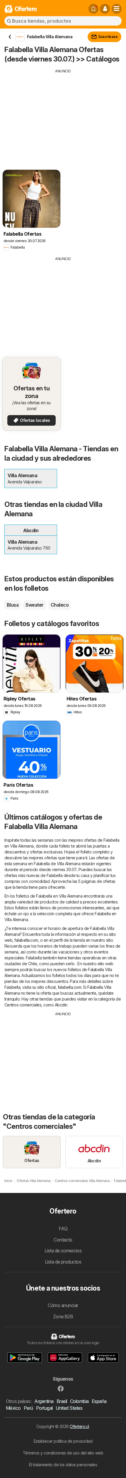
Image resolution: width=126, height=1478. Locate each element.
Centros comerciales (22, 1004)
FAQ (63, 1228)
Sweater (34, 605)
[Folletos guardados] (93, 9)
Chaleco (60, 605)
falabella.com (26, 940)
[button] (105, 9)
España (99, 1401)
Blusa (12, 605)
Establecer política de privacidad (63, 1441)
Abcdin (61, 1004)
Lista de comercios (63, 1251)
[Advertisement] (63, 115)
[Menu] (117, 9)
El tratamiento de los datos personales (63, 1464)
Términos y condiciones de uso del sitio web (63, 1452)
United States (69, 1408)
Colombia (79, 1401)
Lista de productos (63, 1262)
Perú (28, 1408)
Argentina (43, 1401)
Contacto (63, 1240)
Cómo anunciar (63, 1305)
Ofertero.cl (79, 1426)
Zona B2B (63, 1316)
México (13, 1408)
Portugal (44, 1408)
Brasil (62, 1401)
